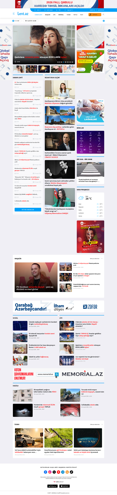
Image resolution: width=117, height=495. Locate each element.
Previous (13, 21)
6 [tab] (67, 62)
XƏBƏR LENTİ (17, 78)
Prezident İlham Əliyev (92, 20)
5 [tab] (65, 62)
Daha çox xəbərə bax (94, 295)
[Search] (103, 14)
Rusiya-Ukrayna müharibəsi (35, 20)
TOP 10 (75, 15)
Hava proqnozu (74, 20)
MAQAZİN (47, 15)
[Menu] (14, 14)
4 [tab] (63, 62)
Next (104, 21)
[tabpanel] (44, 44)
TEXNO (68, 15)
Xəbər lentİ (38, 15)
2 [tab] (59, 62)
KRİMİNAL (61, 15)
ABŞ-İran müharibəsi (56, 20)
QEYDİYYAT (101, 10)
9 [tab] (72, 62)
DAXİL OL (92, 10)
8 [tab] (70, 62)
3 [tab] (61, 62)
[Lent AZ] (23, 14)
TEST (81, 15)
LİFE (54, 15)
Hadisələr (17, 20)
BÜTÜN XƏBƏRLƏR (28, 210)
